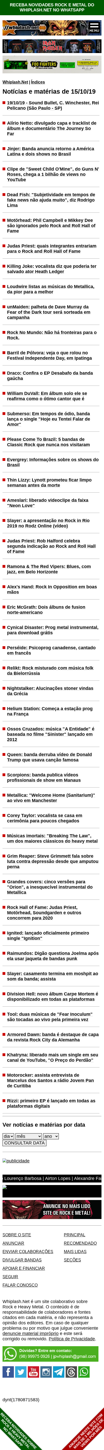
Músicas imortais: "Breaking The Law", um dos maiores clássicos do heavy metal (52, 838)
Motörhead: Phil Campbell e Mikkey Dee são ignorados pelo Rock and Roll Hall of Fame (51, 226)
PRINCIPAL (74, 1234)
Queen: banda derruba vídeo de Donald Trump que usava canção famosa (49, 757)
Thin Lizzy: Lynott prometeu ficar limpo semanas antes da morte (49, 482)
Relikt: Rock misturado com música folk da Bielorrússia (50, 670)
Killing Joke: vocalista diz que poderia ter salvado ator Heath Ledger (51, 269)
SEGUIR (10, 1276)
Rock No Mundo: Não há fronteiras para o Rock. (52, 335)
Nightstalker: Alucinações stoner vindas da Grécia (50, 691)
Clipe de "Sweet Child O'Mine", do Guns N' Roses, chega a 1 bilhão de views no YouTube (53, 174)
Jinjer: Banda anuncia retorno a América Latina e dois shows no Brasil (50, 151)
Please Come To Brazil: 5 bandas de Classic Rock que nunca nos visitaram (48, 442)
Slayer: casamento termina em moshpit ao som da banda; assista (52, 976)
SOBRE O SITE (17, 1234)
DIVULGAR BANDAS (22, 1260)
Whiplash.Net (15, 82)
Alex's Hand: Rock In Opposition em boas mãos (52, 589)
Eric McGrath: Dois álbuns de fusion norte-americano (46, 610)
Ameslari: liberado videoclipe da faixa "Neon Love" (47, 503)
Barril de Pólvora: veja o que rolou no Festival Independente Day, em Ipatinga (49, 355)
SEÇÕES (72, 1260)
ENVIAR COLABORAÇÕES (28, 1251)
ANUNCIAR (13, 1243)
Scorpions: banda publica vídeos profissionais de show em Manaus (44, 777)
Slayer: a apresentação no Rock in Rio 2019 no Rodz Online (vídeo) (48, 523)
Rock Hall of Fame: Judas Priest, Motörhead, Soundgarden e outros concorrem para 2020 (44, 913)
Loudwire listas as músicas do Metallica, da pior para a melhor (50, 289)
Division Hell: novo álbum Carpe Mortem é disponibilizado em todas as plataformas (52, 996)
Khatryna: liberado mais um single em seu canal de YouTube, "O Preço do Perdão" (52, 1057)
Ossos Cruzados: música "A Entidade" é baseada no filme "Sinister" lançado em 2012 (50, 734)
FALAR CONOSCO (20, 1285)
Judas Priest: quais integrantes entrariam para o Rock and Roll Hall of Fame (51, 248)
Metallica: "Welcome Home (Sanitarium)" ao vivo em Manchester (51, 798)
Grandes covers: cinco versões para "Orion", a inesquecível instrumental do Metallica (50, 887)
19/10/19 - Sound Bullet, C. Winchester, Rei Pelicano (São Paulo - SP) (53, 105)
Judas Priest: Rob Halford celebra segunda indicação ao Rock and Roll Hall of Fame (51, 546)
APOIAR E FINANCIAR (24, 1268)
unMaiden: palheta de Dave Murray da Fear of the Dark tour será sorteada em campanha (48, 312)
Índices (38, 82)
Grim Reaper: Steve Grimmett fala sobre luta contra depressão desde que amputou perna (52, 861)
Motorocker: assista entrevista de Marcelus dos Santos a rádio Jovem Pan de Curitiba (50, 1080)
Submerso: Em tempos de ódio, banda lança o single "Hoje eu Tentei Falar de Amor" (48, 419)
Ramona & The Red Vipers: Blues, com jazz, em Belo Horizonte (49, 569)
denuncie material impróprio (31, 1333)
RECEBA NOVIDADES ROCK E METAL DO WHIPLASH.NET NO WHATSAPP (52, 7)
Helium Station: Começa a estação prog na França (50, 711)
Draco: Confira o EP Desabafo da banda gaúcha (50, 376)
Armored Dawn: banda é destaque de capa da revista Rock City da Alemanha (53, 1037)
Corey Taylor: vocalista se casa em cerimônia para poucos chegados (44, 818)
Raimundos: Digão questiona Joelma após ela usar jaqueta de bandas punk (53, 956)
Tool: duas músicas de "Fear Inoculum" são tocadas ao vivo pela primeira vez (50, 1017)
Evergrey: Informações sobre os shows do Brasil (53, 462)
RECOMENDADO (80, 1243)
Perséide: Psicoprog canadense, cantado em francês (51, 650)
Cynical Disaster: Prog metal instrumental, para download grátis (52, 630)
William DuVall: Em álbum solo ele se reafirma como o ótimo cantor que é (47, 396)
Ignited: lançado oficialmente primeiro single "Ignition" (48, 935)
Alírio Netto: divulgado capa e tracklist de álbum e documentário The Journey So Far (51, 128)
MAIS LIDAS (75, 1251)
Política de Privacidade (72, 1338)
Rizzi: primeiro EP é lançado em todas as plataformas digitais (51, 1103)
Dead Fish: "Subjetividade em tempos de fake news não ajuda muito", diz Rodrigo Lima (51, 200)
